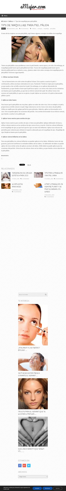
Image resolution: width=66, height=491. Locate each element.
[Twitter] (29, 465)
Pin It (29, 165)
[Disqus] (33, 224)
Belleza (3, 28)
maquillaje (46, 28)
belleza (34, 28)
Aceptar (37, 488)
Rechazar (47, 488)
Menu (5, 16)
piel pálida (52, 28)
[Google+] (24, 465)
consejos (39, 28)
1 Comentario (25, 178)
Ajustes (58, 488)
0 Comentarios (24, 28)
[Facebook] (20, 465)
